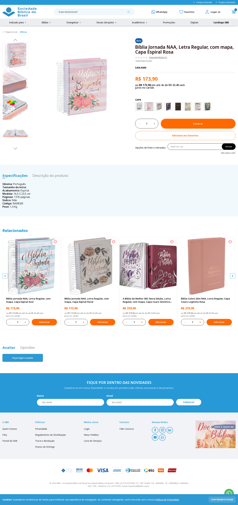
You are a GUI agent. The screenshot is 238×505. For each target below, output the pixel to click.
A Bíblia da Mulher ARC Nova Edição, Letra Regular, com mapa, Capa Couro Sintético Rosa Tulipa (147, 300)
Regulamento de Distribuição (50, 434)
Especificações (15, 175)
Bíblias (45, 22)
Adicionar (44, 322)
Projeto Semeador (227, 2)
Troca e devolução (45, 440)
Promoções (169, 22)
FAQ (4, 434)
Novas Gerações (105, 22)
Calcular (228, 146)
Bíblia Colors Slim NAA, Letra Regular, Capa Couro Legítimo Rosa (205, 300)
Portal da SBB (9, 440)
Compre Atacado (204, 2)
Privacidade (41, 428)
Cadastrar (188, 402)
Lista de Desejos (93, 440)
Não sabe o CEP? (228, 152)
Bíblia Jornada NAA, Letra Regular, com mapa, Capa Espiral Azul (28, 300)
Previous (15, 39)
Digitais (194, 22)
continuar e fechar (222, 499)
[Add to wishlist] (55, 242)
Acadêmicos (138, 22)
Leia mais (140, 67)
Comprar (198, 123)
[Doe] (216, 434)
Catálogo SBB (221, 22)
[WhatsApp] (159, 12)
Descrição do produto (50, 175)
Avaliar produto (158, 58)
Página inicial (11, 32)
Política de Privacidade (167, 499)
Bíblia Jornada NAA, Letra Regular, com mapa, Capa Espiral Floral (86, 300)
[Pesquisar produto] (130, 13)
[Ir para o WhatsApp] (229, 494)
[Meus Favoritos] (186, 12)
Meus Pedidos (91, 434)
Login (87, 428)
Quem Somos (9, 428)
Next (15, 148)
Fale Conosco (126, 428)
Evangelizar (73, 22)
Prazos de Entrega (45, 446)
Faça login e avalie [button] (22, 357)
